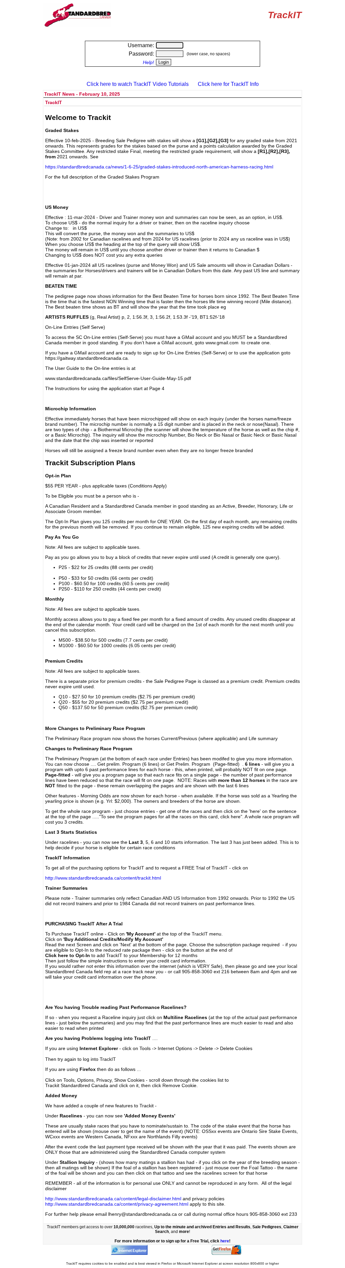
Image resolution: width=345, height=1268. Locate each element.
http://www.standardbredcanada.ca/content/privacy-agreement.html (116, 1204)
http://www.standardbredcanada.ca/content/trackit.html (103, 878)
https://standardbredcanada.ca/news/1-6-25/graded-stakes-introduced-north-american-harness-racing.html (159, 166)
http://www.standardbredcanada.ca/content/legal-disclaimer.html (113, 1198)
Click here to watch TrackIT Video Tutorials (138, 84)
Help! (148, 62)
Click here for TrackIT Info (228, 84)
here (224, 1241)
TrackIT (285, 15)
